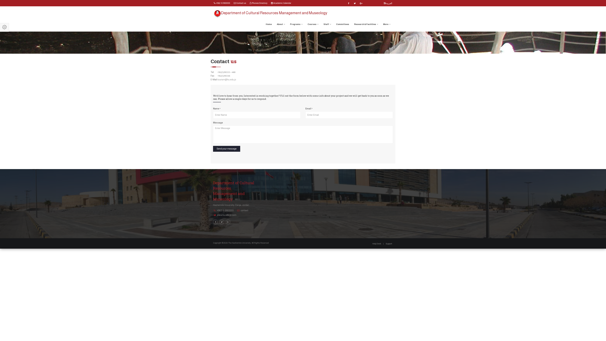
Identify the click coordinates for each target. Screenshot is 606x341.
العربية (389, 3)
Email (308, 108)
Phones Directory (259, 3)
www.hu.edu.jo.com (226, 215)
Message (218, 122)
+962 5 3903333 (222, 3)
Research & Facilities (365, 24)
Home (269, 24)
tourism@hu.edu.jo (226, 79)
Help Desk (376, 244)
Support (389, 244)
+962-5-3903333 (225, 210)
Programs (295, 24)
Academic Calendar (282, 3)
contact (244, 210)
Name (216, 108)
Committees (342, 24)
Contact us (241, 3)
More (386, 24)
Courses (312, 24)
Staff (326, 24)
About (280, 24)
